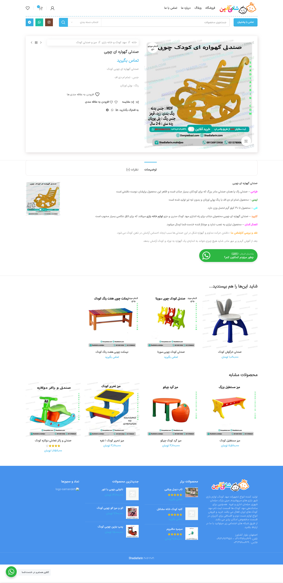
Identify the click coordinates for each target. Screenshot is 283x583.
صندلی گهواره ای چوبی (245, 183)
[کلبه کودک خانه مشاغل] (191, 514)
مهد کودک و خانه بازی (114, 42)
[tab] (150, 168)
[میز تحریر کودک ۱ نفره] (112, 409)
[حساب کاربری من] (52, 8)
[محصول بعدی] (31, 42)
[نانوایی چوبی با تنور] (132, 494)
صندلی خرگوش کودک (230, 352)
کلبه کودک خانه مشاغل (169, 509)
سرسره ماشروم (174, 529)
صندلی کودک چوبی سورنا (171, 352)
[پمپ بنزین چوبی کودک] (132, 531)
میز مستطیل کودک (230, 441)
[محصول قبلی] (41, 42)
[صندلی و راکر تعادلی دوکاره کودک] (53, 409)
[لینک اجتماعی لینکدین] (117, 110)
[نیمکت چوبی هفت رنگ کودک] (112, 320)
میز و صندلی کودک (86, 42)
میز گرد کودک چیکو (170, 441)
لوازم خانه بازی (155, 216)
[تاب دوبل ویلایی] (191, 494)
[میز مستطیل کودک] (230, 409)
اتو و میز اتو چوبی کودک (110, 508)
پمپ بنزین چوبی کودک (110, 527)
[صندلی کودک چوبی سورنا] (171, 320)
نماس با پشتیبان (245, 22)
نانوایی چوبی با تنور (112, 489)
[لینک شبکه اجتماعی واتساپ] (39, 22)
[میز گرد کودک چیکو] (171, 409)
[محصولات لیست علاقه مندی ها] (28, 8)
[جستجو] (63, 22)
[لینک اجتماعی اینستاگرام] (49, 22)
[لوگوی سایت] (238, 8)
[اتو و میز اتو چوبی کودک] (132, 512)
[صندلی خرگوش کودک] (230, 320)
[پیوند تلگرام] (29, 22)
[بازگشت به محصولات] (36, 42)
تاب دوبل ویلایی (173, 489)
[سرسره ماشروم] (191, 534)
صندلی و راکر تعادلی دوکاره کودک (53, 441)
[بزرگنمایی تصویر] (246, 141)
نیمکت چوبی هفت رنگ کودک (112, 352)
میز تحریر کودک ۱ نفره (112, 441)
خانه (134, 42)
